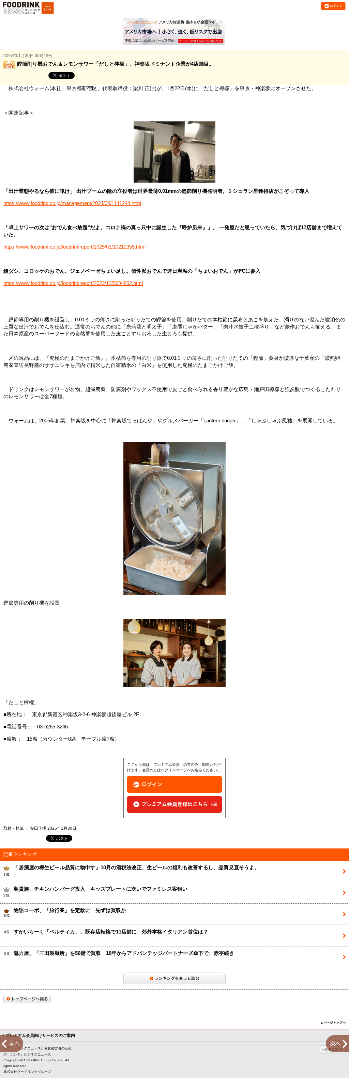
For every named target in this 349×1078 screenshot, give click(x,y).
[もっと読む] (174, 978)
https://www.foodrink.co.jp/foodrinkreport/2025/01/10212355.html (74, 247)
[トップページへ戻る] (27, 999)
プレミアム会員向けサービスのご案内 (40, 1035)
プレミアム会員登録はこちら (174, 804)
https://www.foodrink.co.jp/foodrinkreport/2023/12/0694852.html (73, 283)
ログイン (174, 784)
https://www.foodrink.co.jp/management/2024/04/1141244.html (72, 203)
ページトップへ (333, 1022)
